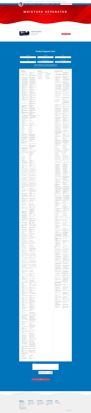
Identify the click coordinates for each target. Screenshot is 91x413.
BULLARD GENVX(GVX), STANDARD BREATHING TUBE (58, 236)
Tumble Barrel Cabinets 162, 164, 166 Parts (58, 110)
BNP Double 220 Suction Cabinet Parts (59, 120)
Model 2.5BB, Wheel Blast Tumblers (25, 99)
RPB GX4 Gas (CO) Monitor (32, 148)
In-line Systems (31, 270)
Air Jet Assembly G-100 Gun (66, 159)
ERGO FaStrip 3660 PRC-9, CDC (25, 181)
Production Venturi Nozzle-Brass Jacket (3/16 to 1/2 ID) (66, 274)
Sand (38, 4)
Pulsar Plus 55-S (24, 204)
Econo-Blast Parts (58, 99)
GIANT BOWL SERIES (24, 235)
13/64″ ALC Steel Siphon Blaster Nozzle (59, 253)
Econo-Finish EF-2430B (33, 264)
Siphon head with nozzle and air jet (66, 242)
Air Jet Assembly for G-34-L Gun (59, 161)
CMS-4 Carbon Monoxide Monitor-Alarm (25, 190)
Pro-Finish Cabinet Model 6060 (33, 257)
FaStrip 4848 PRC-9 (32, 174)
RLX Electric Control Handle (58, 299)
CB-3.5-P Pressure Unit (25, 168)
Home (26, 4)
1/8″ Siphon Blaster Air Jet (59, 261)
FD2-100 (23, 131)
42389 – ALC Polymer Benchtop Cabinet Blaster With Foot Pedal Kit (32, 146)
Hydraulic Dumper (24, 242)
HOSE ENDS (64, 146)
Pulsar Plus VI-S (32, 204)
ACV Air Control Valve (24, 319)
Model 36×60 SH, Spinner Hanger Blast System (33, 77)
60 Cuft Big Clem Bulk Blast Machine (32, 307)
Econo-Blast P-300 (32, 246)
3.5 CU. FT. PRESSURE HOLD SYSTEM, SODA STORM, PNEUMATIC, (24, 137)
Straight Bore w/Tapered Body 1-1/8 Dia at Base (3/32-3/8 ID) (58, 285)
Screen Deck (31, 240)
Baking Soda (40, 78)
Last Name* (45, 55)
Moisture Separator (36, 32)
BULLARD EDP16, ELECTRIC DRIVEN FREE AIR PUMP (32, 101)
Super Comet (64, 223)
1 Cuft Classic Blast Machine (32, 304)
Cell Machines (31, 271)
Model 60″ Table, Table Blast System (25, 91)
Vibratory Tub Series (32, 233)
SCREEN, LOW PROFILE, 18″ (66, 194)
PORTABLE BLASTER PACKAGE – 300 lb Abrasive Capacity (24, 212)
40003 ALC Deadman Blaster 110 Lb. (32, 335)
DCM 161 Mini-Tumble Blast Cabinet (25, 200)
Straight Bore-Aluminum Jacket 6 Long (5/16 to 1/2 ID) (58, 291)
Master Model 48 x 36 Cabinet (32, 213)
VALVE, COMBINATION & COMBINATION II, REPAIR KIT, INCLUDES (65, 177)
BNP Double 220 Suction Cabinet (25, 289)
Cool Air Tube (31, 310)
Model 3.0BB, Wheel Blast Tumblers (33, 97)
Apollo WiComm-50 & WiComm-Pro (24, 316)
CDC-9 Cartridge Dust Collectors (32, 250)
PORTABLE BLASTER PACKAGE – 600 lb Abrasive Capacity (32, 209)
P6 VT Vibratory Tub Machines (32, 124)
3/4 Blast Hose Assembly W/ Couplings (66, 208)
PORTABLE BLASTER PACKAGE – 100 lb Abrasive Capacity (32, 212)
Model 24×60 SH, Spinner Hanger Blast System (25, 81)
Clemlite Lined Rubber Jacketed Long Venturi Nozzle (58, 305)
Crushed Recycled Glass (42, 72)
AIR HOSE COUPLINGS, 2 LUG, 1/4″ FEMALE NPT (66, 88)
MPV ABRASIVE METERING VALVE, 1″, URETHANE (58, 185)
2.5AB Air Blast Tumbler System (25, 167)
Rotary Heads (23, 188)
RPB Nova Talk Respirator (25, 152)
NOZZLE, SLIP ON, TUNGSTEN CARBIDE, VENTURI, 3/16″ (58, 192)
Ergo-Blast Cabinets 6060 (33, 183)
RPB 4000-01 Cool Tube (33, 151)
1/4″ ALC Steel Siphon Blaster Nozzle (58, 254)
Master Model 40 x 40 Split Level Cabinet (24, 217)
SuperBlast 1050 (24, 246)
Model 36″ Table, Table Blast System (25, 92)
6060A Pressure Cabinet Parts (66, 105)
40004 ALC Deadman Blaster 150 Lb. (24, 337)
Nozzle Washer (65, 147)
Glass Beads (47, 75)
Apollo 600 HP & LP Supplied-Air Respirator (32, 316)
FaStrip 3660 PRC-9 (24, 179)
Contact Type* (63, 60)
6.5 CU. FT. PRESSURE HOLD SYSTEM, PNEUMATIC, (24, 140)
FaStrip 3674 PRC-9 (24, 178)
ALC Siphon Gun (58, 135)
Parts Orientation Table (25, 241)
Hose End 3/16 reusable (66, 249)
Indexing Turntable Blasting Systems (24, 193)
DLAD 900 (23, 132)
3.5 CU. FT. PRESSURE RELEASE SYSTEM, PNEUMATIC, (32, 140)
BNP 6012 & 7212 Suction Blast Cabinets (25, 292)
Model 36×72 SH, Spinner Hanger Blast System (33, 79)
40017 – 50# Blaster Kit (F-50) (25, 330)
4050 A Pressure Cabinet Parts (59, 106)
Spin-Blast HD (65, 224)
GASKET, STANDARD (58, 174)
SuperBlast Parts (58, 97)
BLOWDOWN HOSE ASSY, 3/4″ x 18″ (59, 179)
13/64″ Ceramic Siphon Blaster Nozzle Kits (66, 267)
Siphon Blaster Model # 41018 (25, 332)
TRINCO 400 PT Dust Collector (32, 232)
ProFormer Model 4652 (32, 253)
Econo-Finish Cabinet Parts (58, 96)
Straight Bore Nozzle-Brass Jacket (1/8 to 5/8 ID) (66, 265)
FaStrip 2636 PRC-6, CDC (33, 260)
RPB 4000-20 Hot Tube (25, 151)
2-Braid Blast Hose (65, 222)
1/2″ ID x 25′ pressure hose (66, 247)
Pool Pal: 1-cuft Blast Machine (24, 283)
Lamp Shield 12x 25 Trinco (66, 157)
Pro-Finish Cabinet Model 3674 (33, 256)
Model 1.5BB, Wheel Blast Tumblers (33, 99)
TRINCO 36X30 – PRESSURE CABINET (24, 229)
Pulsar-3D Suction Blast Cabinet (25, 202)
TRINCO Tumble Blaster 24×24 (32, 205)
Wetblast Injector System (33, 352)
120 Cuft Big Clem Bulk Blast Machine (25, 307)
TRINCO (56, 147)
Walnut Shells (40, 73)
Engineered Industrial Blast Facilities (24, 278)
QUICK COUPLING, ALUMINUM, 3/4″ (58, 169)
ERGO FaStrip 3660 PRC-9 (33, 180)
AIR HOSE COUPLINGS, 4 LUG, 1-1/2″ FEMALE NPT (59, 85)
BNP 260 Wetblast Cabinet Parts (66, 113)
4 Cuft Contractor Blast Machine (25, 299)
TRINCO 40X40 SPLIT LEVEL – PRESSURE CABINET (32, 228)
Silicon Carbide (48, 74)
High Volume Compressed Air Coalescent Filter (33, 319)
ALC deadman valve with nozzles (59, 245)
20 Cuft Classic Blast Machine (32, 299)
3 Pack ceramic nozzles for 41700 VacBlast (59, 273)
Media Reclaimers (24, 163)
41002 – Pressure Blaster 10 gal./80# (25, 340)
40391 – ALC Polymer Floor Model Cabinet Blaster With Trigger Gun (32, 344)
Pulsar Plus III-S (24, 205)
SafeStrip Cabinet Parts (66, 91)
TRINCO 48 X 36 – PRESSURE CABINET (24, 227)
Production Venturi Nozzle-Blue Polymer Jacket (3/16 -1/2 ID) (65, 280)
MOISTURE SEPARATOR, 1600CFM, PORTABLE (33, 115)
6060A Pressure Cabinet (33, 281)
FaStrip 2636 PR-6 (24, 261)
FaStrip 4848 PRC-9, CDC (25, 174)
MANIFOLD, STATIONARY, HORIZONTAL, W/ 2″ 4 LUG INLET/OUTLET (25, 113)
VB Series (31, 120)
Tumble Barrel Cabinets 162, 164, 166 (32, 198)
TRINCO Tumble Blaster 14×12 (32, 207)
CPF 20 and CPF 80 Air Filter (25, 311)
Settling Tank (31, 238)
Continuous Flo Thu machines (24, 122)
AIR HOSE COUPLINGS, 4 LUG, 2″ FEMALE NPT (66, 83)
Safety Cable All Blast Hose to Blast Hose (66, 207)
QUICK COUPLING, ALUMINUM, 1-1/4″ (58, 171)
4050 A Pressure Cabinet (25, 281)
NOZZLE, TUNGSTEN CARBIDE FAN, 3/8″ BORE (66, 190)
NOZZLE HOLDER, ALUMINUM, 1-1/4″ (65, 166)
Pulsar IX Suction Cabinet (33, 285)
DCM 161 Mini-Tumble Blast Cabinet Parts (66, 108)
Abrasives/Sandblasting (45, 4)
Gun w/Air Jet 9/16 (58, 158)
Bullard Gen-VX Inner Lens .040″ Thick (59, 232)
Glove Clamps (65, 139)
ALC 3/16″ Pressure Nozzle (65, 289)
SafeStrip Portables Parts (66, 100)
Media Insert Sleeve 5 (58, 157)
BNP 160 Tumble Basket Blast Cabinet (33, 200)
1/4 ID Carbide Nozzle (58, 162)
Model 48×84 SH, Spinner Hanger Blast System (25, 77)
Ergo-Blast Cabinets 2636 (33, 185)
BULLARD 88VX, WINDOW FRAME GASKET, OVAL (59, 234)
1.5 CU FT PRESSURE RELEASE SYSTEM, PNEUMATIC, (24, 142)
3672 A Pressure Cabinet (33, 278)
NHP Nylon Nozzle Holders (66, 299)
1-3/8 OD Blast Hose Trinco (65, 163)
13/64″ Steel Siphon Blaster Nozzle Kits (65, 263)
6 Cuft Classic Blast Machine (32, 302)
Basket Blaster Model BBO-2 (33, 265)
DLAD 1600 (31, 131)
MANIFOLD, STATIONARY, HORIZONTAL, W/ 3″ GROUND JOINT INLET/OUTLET (32, 113)
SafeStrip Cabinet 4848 (32, 168)
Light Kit (57, 138)
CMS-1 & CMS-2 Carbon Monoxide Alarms (32, 312)
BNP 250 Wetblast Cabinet (25, 295)
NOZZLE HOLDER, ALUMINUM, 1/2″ (58, 164)
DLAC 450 (23, 130)
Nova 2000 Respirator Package (66, 200)
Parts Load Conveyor (32, 241)
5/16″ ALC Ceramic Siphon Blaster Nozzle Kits (59, 271)
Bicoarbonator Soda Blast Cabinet (33, 283)
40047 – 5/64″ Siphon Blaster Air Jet (58, 260)
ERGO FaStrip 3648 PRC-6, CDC (25, 263)
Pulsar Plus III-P (24, 203)
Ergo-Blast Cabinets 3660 (33, 184)
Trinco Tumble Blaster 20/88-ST (24, 207)
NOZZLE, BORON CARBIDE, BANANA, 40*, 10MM (66, 188)
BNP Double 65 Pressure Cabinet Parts (66, 120)
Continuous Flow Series (25, 236)
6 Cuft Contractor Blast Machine (32, 297)
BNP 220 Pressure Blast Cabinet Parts (58, 111)
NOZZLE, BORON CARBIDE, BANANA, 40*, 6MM (66, 186)
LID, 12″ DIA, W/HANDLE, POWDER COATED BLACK (66, 195)
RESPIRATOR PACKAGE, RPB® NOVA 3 (59, 203)
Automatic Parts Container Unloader (25, 243)
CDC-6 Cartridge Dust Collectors (24, 250)
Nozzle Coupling (58, 148)
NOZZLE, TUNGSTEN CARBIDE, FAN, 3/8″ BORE (59, 190)
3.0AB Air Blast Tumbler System (33, 165)
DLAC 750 (31, 129)
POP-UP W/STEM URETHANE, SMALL (65, 179)
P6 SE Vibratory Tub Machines (24, 124)
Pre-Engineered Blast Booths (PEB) (24, 265)
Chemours (47, 76)
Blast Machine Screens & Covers (25, 321)
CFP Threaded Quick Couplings (58, 307)
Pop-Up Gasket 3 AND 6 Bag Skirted (66, 182)
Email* (28, 60)
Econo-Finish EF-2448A (33, 262)
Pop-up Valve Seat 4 (65, 216)
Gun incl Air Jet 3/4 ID (66, 158)
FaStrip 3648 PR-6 (24, 183)
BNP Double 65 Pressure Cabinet (33, 287)
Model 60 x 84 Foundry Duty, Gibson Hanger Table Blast (32, 76)
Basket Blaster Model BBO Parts (59, 91)
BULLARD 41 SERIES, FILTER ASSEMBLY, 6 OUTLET (24, 108)
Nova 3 (23, 154)
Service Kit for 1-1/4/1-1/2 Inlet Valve (66, 285)
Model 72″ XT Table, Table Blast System (33, 87)
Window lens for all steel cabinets (66, 134)
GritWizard (57, 72)
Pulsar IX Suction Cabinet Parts (66, 122)
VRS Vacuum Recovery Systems (32, 162)
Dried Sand (40, 76)
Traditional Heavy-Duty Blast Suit (32, 309)
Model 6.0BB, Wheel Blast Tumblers (25, 97)
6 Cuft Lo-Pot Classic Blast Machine (25, 302)
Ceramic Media (40, 77)
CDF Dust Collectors (32, 276)
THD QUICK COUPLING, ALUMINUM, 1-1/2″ (66, 173)
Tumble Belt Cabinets (32, 196)
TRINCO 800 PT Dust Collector (24, 232)
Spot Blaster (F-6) (24, 143)
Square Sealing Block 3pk (59, 249)
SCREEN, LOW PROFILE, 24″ (58, 195)
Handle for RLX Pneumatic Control (66, 301)
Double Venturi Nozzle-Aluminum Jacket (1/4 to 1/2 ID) (65, 276)
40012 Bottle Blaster (24, 145)
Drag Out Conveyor (32, 242)
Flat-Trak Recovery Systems (32, 275)
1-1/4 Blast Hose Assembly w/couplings (58, 210)
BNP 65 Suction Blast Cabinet (24, 290)
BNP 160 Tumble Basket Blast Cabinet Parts (59, 108)
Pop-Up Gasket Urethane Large (59, 182)
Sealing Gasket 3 (65, 245)
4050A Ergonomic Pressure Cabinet (32, 280)
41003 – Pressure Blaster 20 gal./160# (33, 340)
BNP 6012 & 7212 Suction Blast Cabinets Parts (59, 117)
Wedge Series (23, 233)
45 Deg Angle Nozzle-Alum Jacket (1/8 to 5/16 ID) (66, 278)
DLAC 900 (23, 129)
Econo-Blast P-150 (24, 247)
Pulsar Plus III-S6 (32, 203)
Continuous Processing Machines (25, 272)
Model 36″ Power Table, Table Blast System (33, 92)
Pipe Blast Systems (24, 72)
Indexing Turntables (24, 270)
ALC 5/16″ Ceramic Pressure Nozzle (65, 282)
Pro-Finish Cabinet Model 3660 (25, 256)
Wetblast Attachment (58, 223)
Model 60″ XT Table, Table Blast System (33, 89)
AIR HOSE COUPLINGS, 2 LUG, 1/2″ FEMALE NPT (66, 86)
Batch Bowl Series (32, 236)
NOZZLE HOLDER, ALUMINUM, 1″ (58, 166)
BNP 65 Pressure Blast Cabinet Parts (66, 117)
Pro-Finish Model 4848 (25, 257)
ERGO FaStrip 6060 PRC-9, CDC (25, 173)
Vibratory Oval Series (24, 234)
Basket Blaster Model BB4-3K (33, 267)
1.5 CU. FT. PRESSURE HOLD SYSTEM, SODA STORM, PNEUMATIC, (32, 137)
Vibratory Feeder (24, 237)
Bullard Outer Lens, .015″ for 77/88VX (66, 229)
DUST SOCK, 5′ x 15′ (58, 175)
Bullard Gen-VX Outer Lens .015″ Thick (66, 230)
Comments (34, 362)
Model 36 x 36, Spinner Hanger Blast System (25, 84)
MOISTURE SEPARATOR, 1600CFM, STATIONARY (25, 115)
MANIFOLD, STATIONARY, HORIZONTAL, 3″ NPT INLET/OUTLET (32, 111)
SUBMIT (40, 379)
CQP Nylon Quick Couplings (58, 303)
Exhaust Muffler (65, 302)
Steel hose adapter (58, 250)
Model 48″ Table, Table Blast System (32, 91)
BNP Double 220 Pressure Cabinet (33, 289)
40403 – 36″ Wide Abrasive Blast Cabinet (25, 342)
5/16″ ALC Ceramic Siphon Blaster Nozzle (59, 258)
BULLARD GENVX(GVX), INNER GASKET (66, 72)
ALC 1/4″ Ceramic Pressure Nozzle (58, 287)
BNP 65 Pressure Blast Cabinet (32, 290)
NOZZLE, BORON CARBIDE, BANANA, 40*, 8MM (59, 188)
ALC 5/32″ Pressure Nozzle (58, 293)
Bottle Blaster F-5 (32, 331)
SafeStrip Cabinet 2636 (32, 251)
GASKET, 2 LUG (65, 174)
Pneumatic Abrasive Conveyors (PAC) (32, 327)
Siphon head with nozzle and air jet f (59, 242)
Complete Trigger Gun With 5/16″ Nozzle (58, 243)
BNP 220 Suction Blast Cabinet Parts (66, 111)
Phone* (63, 55)
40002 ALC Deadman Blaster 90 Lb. (24, 335)
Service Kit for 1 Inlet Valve (66, 290)
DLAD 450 (23, 133)
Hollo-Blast (64, 227)
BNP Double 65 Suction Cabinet (25, 287)
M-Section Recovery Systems (32, 273)
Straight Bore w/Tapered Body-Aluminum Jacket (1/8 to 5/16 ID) (58, 263)
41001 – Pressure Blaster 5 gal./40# (33, 338)
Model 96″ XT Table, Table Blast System (33, 84)
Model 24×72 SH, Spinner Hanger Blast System (25, 79)
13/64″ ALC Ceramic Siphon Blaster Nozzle (58, 256)
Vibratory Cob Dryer (32, 234)
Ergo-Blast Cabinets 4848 (25, 184)
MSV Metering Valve (58, 130)
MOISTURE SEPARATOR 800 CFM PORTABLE (33, 117)
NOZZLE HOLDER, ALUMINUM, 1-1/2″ (58, 168)
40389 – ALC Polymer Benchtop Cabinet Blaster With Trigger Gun (24, 353)
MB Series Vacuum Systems (24, 328)
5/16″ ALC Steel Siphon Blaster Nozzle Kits (58, 267)
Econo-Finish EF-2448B (33, 169)
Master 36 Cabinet (32, 216)
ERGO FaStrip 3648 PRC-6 (33, 261)
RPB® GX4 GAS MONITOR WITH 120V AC (59, 200)
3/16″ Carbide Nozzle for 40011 (59, 275)
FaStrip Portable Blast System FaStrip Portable (25, 162)
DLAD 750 (31, 132)
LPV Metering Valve (65, 128)
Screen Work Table (24, 240)
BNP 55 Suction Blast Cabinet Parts (24, 119)
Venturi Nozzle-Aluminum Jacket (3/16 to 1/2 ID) (66, 260)
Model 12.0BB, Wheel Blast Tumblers (33, 96)
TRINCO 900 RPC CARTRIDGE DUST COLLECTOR (31, 230)
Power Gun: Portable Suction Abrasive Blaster (33, 325)
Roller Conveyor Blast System (32, 72)
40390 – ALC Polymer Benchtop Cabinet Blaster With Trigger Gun (32, 351)
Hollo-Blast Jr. (31, 328)
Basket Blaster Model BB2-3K (25, 269)
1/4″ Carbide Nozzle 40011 (58, 278)
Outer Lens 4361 (65, 219)
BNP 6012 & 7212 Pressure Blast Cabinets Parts (65, 115)
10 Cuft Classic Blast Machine (24, 301)
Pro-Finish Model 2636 (25, 254)
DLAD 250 (31, 133)
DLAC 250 (31, 130)
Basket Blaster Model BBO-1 (25, 267)
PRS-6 (30, 159)
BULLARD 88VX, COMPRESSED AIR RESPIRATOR (31, 106)
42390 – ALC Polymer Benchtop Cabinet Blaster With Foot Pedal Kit (24, 148)
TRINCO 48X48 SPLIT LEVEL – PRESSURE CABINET (24, 225)
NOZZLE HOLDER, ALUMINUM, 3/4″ (65, 164)
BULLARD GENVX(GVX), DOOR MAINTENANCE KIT (59, 74)
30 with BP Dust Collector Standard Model (25, 218)
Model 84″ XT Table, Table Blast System (33, 86)
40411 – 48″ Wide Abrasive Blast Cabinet (25, 343)
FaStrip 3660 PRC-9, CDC (33, 178)
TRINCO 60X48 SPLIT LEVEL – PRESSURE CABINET (32, 223)
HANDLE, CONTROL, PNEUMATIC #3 (58, 77)
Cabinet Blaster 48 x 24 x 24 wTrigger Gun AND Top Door (32, 346)
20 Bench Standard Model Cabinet (25, 220)
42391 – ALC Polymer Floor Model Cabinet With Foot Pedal (24, 346)
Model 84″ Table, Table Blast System (25, 87)
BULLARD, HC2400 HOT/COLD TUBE (24, 358)
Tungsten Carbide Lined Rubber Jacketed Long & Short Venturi (58, 141)
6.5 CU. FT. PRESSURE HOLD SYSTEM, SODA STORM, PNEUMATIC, (32, 135)
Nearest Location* (45, 60)
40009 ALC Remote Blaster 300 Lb (24, 338)
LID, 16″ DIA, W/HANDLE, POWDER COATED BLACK (59, 197)
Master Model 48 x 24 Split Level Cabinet (24, 215)
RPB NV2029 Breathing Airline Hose (25, 150)
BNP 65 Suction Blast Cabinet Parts (58, 119)
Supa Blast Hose (65, 296)
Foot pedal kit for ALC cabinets (58, 134)
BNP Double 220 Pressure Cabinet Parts (66, 119)
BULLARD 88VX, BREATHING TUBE (65, 234)
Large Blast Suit (57, 204)
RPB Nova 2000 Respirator (32, 153)
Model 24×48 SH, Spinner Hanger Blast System (33, 81)
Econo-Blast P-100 (32, 247)
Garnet (47, 72)
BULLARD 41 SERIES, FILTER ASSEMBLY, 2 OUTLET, (24, 111)
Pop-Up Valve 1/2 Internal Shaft (59, 218)
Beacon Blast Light (65, 220)
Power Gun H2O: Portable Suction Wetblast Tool (33, 190)
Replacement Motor (65, 138)
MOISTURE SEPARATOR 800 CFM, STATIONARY (25, 117)
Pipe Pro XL (23, 191)
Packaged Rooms (32, 186)
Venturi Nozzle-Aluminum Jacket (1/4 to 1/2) (66, 287)
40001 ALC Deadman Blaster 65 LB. (32, 333)
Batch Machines (24, 273)
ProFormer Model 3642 (25, 253)
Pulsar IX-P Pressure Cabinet (24, 285)
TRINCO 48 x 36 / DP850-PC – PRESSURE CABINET (33, 225)
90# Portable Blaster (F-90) (33, 330)
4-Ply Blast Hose (58, 222)
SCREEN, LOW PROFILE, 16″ (58, 194)
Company (52, 4)
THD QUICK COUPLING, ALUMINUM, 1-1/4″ (58, 173)
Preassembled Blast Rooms (24, 197)
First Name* (28, 55)
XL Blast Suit (64, 204)
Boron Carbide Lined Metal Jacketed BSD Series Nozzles (66, 307)
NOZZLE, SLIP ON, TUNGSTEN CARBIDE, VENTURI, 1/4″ (65, 192)
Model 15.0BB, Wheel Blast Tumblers (25, 96)
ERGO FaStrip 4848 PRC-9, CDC (33, 176)
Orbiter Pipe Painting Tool (66, 225)
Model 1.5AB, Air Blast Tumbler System (25, 94)
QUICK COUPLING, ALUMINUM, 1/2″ (65, 168)
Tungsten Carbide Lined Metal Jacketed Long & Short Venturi (58, 143)
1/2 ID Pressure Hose (65, 248)
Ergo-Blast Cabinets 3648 (25, 185)
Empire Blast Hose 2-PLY (59, 89)
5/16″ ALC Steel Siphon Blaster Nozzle (66, 254)
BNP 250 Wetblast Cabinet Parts (59, 113)
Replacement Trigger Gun (66, 135)
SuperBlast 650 (24, 245)
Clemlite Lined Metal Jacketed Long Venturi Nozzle (65, 305)
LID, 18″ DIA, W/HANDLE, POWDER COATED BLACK (66, 197)
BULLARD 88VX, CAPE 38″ (59, 76)
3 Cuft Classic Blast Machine (24, 304)
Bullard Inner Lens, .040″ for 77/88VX (59, 230)
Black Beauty (48, 77)
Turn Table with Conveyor (33, 237)
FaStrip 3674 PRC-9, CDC (33, 177)
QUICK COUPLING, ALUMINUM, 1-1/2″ (65, 171)
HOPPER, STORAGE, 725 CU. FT (33, 125)
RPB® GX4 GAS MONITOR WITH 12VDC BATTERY (66, 79)
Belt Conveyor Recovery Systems (25, 277)
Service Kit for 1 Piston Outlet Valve (58, 289)
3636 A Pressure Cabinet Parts (66, 106)
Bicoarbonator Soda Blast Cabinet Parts (59, 105)
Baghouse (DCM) (24, 248)
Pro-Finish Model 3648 (32, 254)
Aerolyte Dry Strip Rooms (33, 284)
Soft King (23, 284)
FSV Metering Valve (65, 130)
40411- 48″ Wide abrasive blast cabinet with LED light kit (32, 349)
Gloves (64, 243)
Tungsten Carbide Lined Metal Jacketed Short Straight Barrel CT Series (65, 141)
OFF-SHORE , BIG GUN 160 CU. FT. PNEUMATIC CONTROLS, (25, 135)
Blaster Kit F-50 (24, 333)
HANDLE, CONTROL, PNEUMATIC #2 (65, 77)
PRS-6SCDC (23, 158)
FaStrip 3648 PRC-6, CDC (25, 182)
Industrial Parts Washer (32, 243)
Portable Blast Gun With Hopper (25, 327)
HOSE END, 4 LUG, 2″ (58, 80)
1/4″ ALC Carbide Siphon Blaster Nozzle (66, 258)
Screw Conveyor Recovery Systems (33, 193)
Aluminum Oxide (48, 78)
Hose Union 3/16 (58, 248)
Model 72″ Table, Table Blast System (25, 89)
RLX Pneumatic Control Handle (58, 298)
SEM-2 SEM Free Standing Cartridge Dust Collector (33, 248)
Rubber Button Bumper (58, 296)
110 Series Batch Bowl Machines (25, 120)
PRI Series (31, 235)
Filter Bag (57, 139)
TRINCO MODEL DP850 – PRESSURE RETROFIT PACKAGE (32, 221)
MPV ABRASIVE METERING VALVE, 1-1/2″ (59, 186)
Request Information (66, 34)
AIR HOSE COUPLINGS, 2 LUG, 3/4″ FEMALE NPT (59, 86)
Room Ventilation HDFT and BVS (33, 164)
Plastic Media (40, 75)
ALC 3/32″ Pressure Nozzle (58, 295)
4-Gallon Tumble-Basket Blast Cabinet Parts (66, 110)
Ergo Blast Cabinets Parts (66, 95)
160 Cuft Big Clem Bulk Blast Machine (32, 306)
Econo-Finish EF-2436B (25, 264)
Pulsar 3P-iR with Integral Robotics (33, 192)
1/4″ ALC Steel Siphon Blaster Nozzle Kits (58, 265)
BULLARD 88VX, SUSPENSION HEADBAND (66, 236)
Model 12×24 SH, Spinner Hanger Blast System (33, 82)
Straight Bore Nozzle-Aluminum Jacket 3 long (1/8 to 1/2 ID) (65, 293)
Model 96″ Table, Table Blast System (25, 86)
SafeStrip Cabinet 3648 (25, 169)
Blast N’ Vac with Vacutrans (32, 154)
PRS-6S (31, 158)
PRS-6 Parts (57, 100)
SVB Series (31, 118)
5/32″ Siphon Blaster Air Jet (66, 261)
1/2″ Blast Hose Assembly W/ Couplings (59, 208)
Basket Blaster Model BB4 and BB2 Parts (66, 90)
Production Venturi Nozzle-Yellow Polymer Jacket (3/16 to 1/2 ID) (65, 271)
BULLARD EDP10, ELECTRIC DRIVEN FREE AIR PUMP (32, 104)
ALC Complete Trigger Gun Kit (66, 136)
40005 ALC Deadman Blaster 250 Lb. (32, 337)
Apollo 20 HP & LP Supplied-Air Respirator (32, 318)
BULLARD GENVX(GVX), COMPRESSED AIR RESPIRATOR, (24, 106)
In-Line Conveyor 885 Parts (58, 94)
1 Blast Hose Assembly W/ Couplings (66, 210)
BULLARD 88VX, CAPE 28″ (66, 76)
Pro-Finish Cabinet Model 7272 (25, 259)
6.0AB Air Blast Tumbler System (25, 165)
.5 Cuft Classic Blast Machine (24, 306)
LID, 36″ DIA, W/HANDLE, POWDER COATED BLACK (66, 199)
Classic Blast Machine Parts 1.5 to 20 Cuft (58, 129)
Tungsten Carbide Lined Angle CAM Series (66, 143)
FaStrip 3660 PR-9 (32, 179)
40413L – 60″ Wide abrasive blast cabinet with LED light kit (25, 349)
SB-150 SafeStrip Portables (24, 160)
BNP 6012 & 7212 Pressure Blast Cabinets (33, 292)
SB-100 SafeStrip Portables (32, 160)
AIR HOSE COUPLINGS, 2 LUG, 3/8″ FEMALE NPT (59, 88)
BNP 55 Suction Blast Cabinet (24, 294)
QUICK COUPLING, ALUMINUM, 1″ (65, 169)
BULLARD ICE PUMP (24, 103)
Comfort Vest (23, 312)
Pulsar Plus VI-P (32, 201)
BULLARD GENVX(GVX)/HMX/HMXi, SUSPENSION (58, 238)
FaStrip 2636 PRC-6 (24, 260)
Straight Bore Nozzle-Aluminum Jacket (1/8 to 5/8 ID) (58, 269)
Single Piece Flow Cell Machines (32, 188)
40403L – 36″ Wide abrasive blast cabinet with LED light (25, 351)
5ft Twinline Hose (65, 250)
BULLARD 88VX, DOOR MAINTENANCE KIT (66, 232)
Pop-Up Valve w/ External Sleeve (59, 216)
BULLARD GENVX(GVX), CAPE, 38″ (66, 240)
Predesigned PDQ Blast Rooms (32, 195)
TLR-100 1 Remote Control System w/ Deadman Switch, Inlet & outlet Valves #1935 (58, 282)
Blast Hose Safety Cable (32, 321)
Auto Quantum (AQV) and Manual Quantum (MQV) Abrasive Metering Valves (58, 132)
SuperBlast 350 (31, 245)
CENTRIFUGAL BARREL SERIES (25, 125)
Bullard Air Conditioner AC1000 (32, 358)
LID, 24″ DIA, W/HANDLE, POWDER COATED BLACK (59, 199)
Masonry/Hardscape (32, 4)
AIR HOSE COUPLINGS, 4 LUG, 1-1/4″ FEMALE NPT (66, 85)
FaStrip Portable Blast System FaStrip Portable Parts (65, 98)
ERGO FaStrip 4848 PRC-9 (25, 177)
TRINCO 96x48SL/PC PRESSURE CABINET (24, 222)
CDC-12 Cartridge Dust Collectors (25, 252)
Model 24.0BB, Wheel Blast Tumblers (33, 94)
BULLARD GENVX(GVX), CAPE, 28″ (58, 240)
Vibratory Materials (48, 73)
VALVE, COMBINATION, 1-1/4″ (59, 177)
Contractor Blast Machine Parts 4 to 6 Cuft (66, 127)
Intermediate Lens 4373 (58, 219)
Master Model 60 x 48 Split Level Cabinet (24, 213)
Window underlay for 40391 (58, 136)
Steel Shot (40, 74)
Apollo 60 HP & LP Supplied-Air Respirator (25, 318)
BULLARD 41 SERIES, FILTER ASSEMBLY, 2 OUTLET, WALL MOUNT (32, 108)
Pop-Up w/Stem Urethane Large (66, 181)
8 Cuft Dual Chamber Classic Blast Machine (32, 301)
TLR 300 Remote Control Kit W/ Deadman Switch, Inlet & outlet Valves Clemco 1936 (65, 103)
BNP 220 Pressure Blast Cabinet (25, 297)
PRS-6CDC (23, 159)
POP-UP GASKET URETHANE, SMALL (58, 181)
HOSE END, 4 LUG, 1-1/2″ (66, 80)
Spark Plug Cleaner (32, 141)
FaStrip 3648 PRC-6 (32, 182)
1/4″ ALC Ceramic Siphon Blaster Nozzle (66, 256)
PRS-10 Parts (64, 99)
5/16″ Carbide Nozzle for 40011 (59, 279)
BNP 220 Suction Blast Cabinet (32, 295)
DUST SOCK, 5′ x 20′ (65, 175)
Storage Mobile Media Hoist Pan (24, 239)
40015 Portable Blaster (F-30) (33, 144)
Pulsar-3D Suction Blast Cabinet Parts (58, 127)
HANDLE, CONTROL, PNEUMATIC (58, 79)
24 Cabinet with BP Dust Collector (33, 218)
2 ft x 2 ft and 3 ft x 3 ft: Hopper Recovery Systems (25, 195)
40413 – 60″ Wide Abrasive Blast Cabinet (32, 342)
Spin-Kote (57, 224)
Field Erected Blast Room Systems (25, 187)
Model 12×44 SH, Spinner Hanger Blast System (25, 82)
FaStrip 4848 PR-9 (24, 175)
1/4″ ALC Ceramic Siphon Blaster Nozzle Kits (66, 269)
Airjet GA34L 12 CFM (58, 159)
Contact (57, 4)
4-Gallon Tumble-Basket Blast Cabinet (25, 198)
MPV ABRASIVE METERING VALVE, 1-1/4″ (66, 184)
